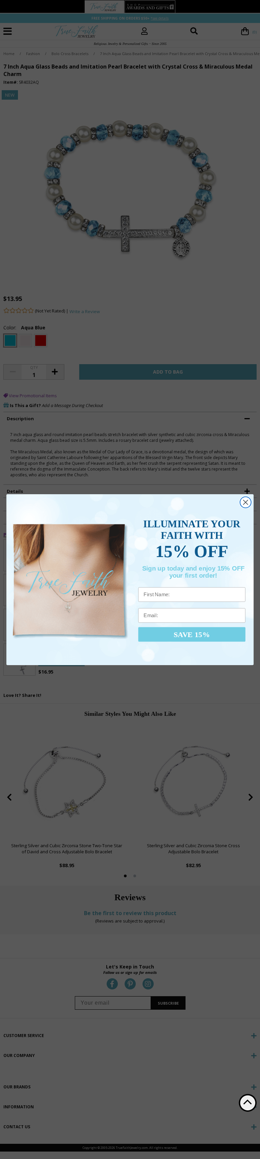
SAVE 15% (192, 634)
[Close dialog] (245, 502)
